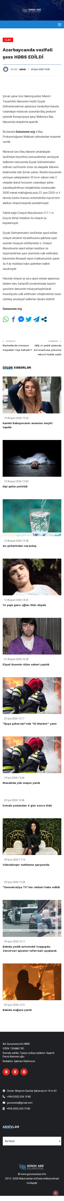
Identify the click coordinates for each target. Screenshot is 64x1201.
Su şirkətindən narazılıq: (20, 546)
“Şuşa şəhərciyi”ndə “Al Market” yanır (30, 723)
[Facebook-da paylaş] (13, 319)
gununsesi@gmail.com (20, 1102)
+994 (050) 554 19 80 (19, 1096)
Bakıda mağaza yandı (17, 1010)
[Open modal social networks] (44, 319)
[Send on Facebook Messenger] (21, 319)
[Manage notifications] (55, 1193)
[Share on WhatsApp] (6, 319)
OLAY (8, 40)
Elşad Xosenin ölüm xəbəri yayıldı (26, 664)
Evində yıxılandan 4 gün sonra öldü (27, 805)
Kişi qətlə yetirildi (15, 486)
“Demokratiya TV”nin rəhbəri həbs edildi (31, 887)
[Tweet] (29, 319)
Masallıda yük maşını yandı (21, 783)
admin (22, 69)
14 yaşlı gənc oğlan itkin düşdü (24, 605)
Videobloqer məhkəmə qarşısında (26, 864)
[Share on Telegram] (36, 319)
